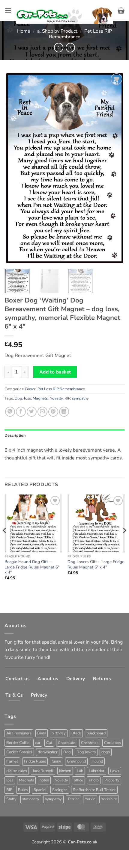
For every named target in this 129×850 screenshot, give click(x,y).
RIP (67, 398)
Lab (80, 771)
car (37, 742)
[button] (8, 10)
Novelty (56, 398)
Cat (49, 742)
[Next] (114, 168)
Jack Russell (43, 771)
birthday (59, 733)
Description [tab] (15, 435)
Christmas (89, 742)
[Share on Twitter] (32, 412)
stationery (30, 799)
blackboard (96, 733)
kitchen (65, 771)
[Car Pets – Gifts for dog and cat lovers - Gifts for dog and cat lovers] (64, 10)
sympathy (80, 398)
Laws (114, 771)
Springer (59, 789)
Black (76, 733)
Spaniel (40, 789)
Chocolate (66, 742)
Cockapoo (112, 742)
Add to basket (55, 372)
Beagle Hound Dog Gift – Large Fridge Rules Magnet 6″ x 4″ (31, 567)
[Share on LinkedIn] (64, 412)
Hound (97, 761)
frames (12, 761)
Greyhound (76, 761)
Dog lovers (86, 752)
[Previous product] (70, 47)
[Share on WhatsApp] (10, 412)
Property (111, 780)
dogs (105, 752)
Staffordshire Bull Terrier (94, 789)
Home (23, 31)
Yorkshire (109, 799)
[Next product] (58, 47)
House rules (16, 771)
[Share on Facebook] (21, 412)
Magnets (40, 398)
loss (27, 398)
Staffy (11, 799)
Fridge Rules (35, 761)
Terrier (73, 799)
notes (44, 780)
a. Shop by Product (57, 31)
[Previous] (14, 168)
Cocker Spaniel (19, 752)
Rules (23, 789)
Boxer (30, 389)
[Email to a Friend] (42, 412)
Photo (94, 780)
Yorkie (90, 799)
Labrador (96, 771)
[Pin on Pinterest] (53, 412)
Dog (18, 398)
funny (56, 761)
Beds (41, 733)
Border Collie (17, 742)
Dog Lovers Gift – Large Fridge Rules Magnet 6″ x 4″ (96, 564)
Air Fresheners (19, 733)
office (78, 780)
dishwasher (48, 752)
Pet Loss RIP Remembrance (61, 389)
